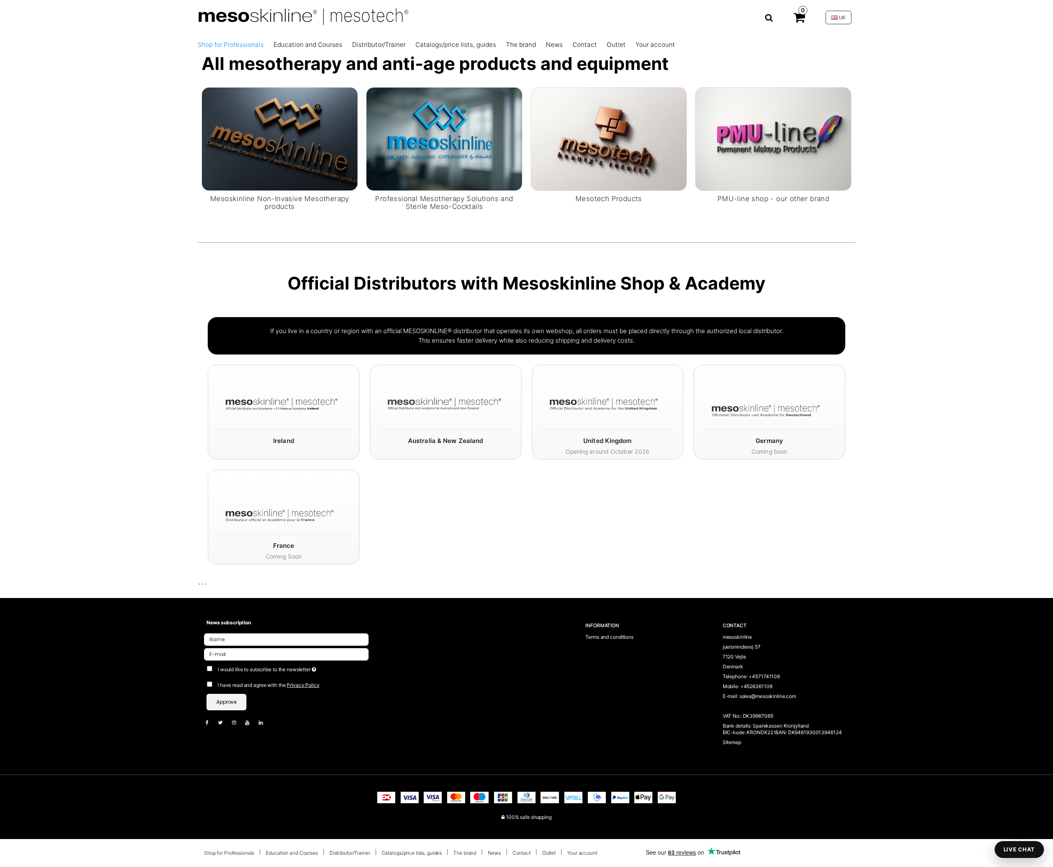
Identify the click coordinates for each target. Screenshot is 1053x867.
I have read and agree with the (269, 685)
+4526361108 (756, 686)
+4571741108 (764, 676)
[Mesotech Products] (609, 139)
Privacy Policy (303, 685)
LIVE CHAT (1019, 849)
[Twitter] (224, 722)
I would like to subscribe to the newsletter (297, 667)
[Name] (286, 639)
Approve (226, 701)
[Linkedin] (265, 722)
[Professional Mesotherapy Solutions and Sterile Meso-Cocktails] (444, 139)
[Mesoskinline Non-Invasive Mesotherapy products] (279, 139)
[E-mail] (286, 654)
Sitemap (732, 742)
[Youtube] (251, 722)
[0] (799, 19)
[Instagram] (238, 722)
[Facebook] (211, 722)
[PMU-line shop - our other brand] (773, 139)
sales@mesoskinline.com (768, 696)
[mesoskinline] (484, 17)
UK (841, 17)
